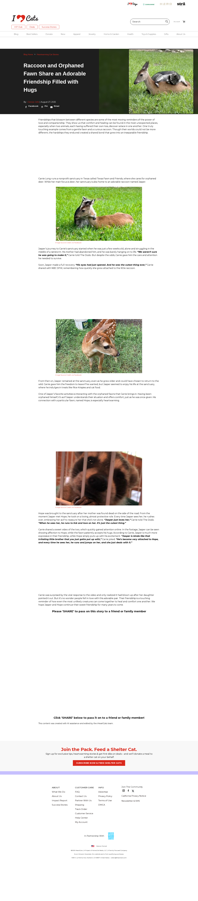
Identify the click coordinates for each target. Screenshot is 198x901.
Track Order (81, 809)
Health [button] (130, 34)
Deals (32, 27)
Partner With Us (83, 800)
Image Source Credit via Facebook (68, 243)
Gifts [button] (166, 34)
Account (177, 22)
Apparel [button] (76, 34)
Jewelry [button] (92, 34)
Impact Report (59, 800)
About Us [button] (180, 34)
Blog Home (28, 54)
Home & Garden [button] (111, 34)
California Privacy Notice (133, 796)
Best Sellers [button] (31, 34)
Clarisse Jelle (33, 102)
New (63, 34)
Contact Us (80, 796)
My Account (81, 822)
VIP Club (18, 27)
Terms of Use (105, 800)
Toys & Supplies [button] (149, 34)
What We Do (58, 792)
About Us (57, 796)
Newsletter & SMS (130, 801)
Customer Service (84, 813)
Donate (49, 34)
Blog (16, 34)
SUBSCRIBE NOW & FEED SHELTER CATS (99, 763)
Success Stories (49, 27)
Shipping (79, 804)
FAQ (77, 792)
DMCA (101, 804)
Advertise (103, 792)
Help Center (81, 817)
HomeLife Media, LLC (99, 850)
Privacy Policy (105, 796)
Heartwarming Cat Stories (48, 54)
